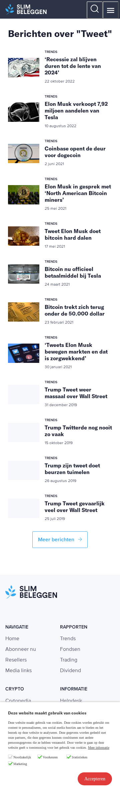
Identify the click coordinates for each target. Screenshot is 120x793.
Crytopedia (18, 701)
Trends (68, 639)
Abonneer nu (20, 649)
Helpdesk (71, 701)
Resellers (16, 660)
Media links (18, 670)
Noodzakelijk (22, 757)
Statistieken (79, 757)
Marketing (20, 764)
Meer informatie (98, 747)
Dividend (70, 670)
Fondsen (70, 649)
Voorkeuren (50, 757)
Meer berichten (57, 539)
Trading (68, 660)
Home (12, 639)
